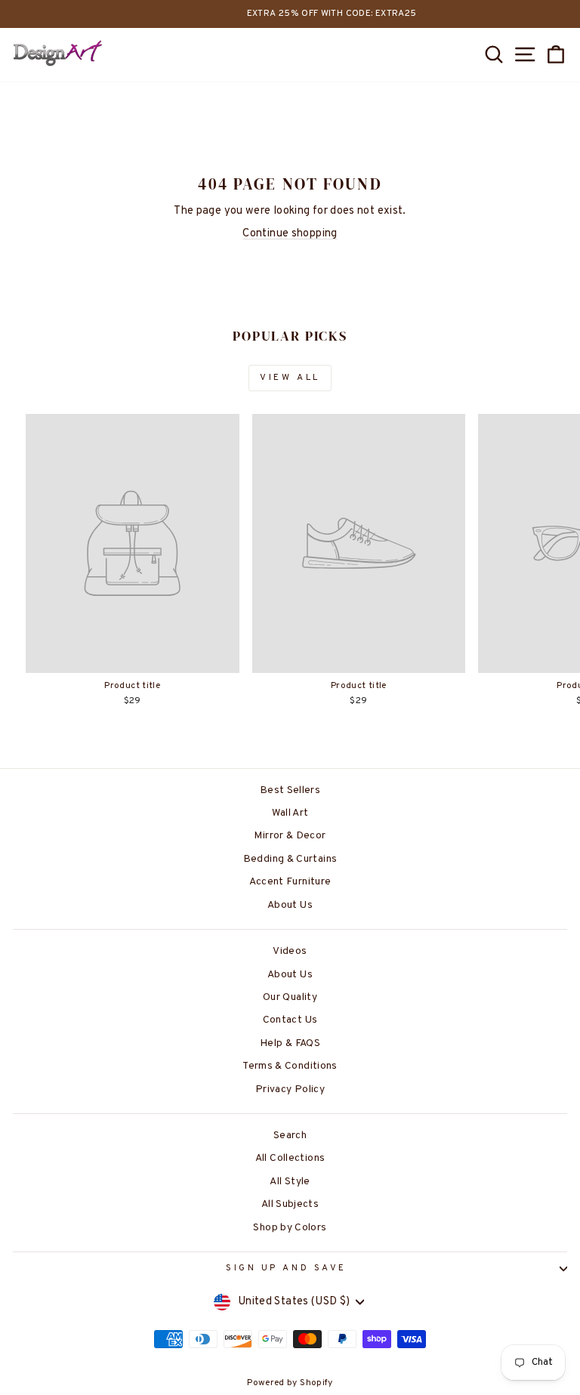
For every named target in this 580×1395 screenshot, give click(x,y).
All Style (290, 1181)
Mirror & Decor (289, 835)
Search (290, 1135)
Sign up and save (286, 1268)
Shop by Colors (289, 1227)
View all (290, 378)
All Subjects (290, 1204)
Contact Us (290, 1020)
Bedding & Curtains (290, 859)
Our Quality (290, 997)
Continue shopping (289, 234)
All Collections (290, 1158)
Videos (290, 951)
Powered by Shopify (290, 1383)
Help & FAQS (290, 1043)
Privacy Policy (290, 1089)
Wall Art (290, 813)
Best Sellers (290, 790)
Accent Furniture (290, 881)
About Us (290, 905)
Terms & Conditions (290, 1066)
